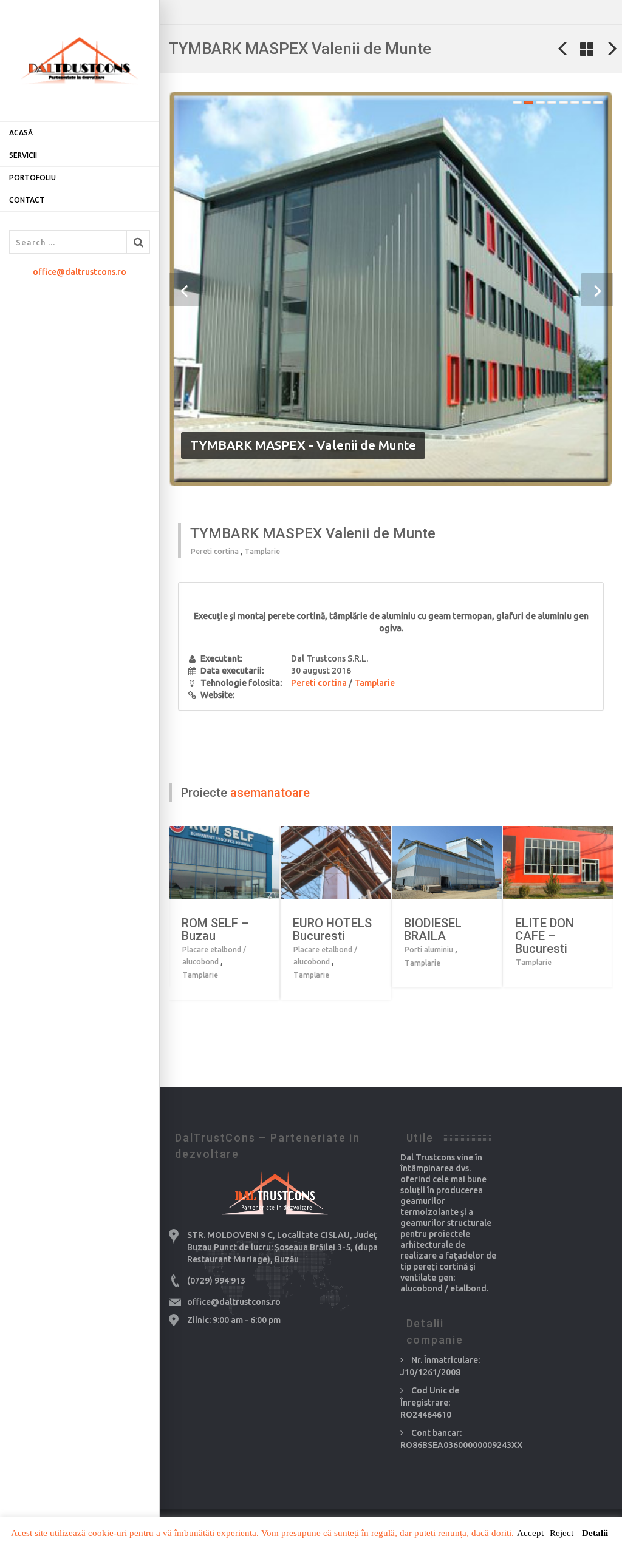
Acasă (21, 133)
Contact (27, 200)
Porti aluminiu (429, 949)
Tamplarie (262, 551)
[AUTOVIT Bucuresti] (563, 48)
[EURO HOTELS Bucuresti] (355, 863)
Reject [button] (561, 1533)
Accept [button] (530, 1533)
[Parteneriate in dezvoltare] (79, 60)
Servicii (23, 155)
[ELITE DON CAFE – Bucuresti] (577, 863)
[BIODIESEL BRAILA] (466, 863)
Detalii (595, 1533)
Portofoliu (32, 177)
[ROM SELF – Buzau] (243, 863)
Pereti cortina (215, 551)
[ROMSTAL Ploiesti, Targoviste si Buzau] (611, 48)
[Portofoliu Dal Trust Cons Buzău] (587, 48)
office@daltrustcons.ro (79, 272)
